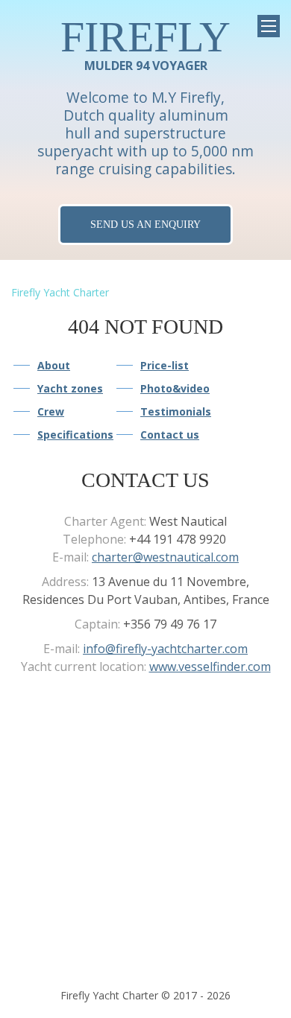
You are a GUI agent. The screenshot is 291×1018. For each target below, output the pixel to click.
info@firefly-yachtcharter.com (165, 648)
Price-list (164, 365)
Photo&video (175, 388)
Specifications (75, 434)
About (53, 365)
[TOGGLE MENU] (268, 26)
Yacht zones (70, 388)
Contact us (169, 434)
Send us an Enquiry (145, 224)
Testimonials (175, 411)
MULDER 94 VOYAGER (145, 44)
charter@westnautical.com (165, 557)
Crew (50, 411)
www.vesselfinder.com (210, 666)
